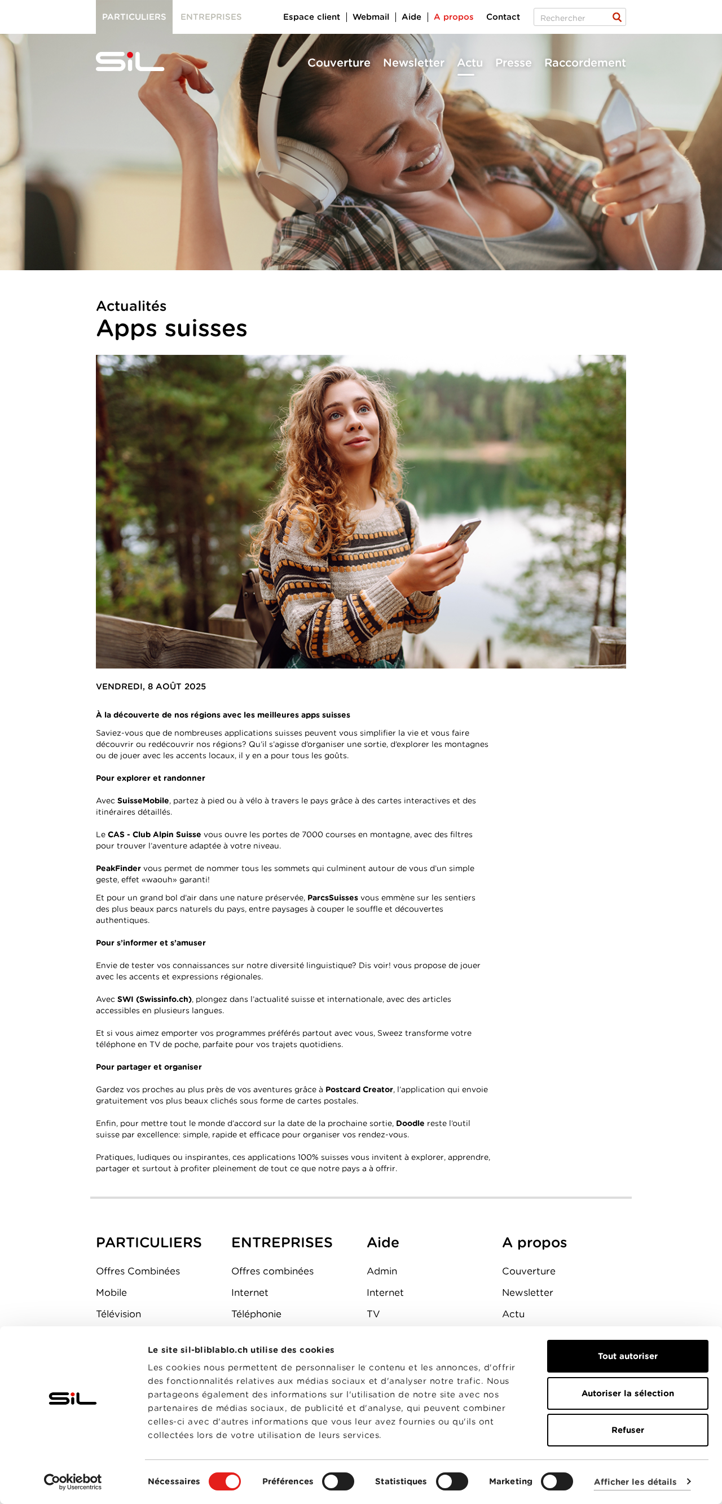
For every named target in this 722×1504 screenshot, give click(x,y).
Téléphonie (256, 1314)
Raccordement (585, 62)
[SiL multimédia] (143, 62)
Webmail (371, 17)
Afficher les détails (635, 1482)
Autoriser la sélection (628, 1393)
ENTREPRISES (282, 1242)
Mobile (111, 1292)
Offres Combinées (138, 1271)
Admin (382, 1271)
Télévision (118, 1314)
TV (373, 1314)
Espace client (311, 17)
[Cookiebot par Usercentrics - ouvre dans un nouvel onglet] (73, 1482)
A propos (454, 17)
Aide (411, 17)
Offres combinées (272, 1271)
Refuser (627, 1430)
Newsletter (413, 62)
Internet (249, 1292)
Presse (513, 62)
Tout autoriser (628, 1356)
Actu (470, 62)
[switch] (338, 1481)
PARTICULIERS (149, 1242)
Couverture (339, 62)
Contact (503, 17)
